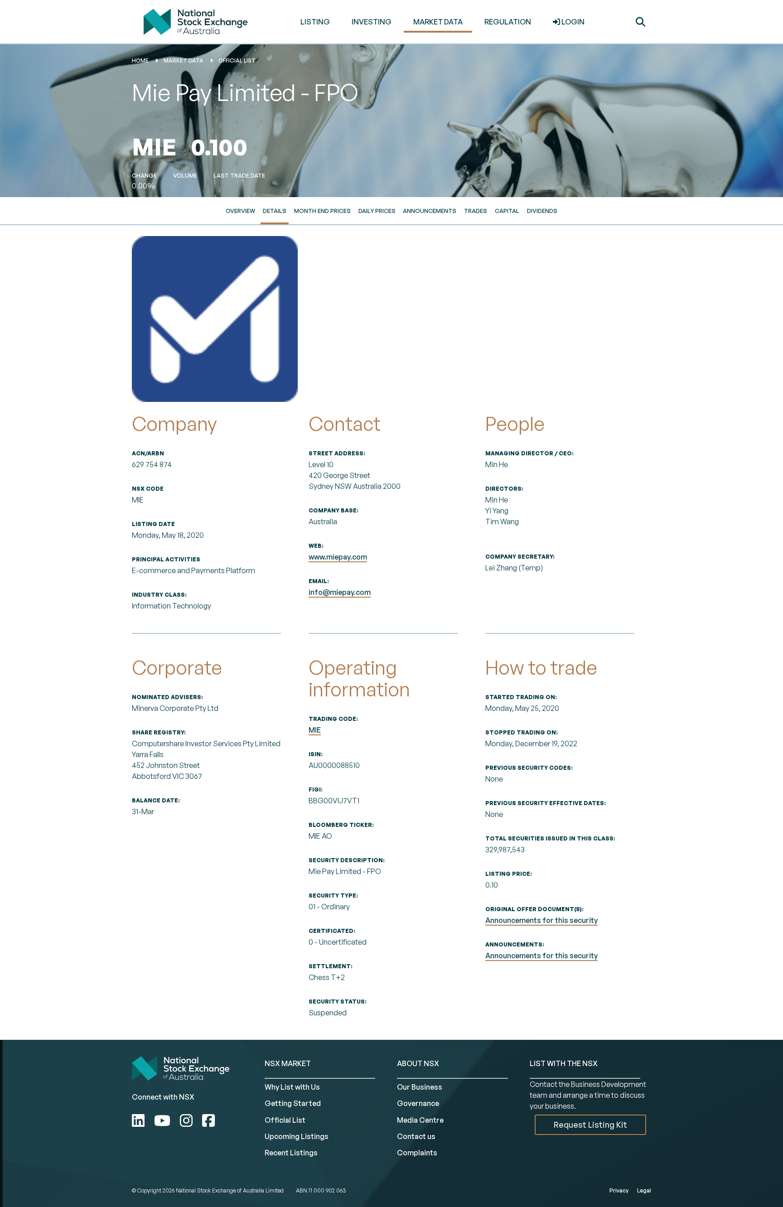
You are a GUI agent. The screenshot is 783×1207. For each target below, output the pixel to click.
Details (274, 210)
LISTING (315, 21)
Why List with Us (292, 1086)
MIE (315, 729)
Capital (507, 210)
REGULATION (507, 21)
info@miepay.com (340, 592)
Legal (644, 1190)
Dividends (542, 210)
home (140, 60)
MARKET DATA (438, 21)
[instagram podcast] (188, 1120)
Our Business (419, 1086)
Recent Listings (291, 1152)
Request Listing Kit (590, 1125)
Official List (237, 60)
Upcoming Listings (297, 1136)
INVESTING (372, 21)
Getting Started (293, 1103)
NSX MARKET (288, 1063)
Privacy (618, 1190)
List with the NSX (564, 1063)
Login (572, 21)
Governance (418, 1103)
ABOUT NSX (418, 1063)
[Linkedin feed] (140, 1120)
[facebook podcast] (208, 1120)
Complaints (417, 1152)
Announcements (429, 210)
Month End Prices (322, 210)
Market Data (183, 60)
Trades (475, 210)
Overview (240, 210)
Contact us (416, 1136)
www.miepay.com (338, 556)
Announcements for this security (541, 920)
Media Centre (420, 1120)
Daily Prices (377, 210)
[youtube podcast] (164, 1120)
